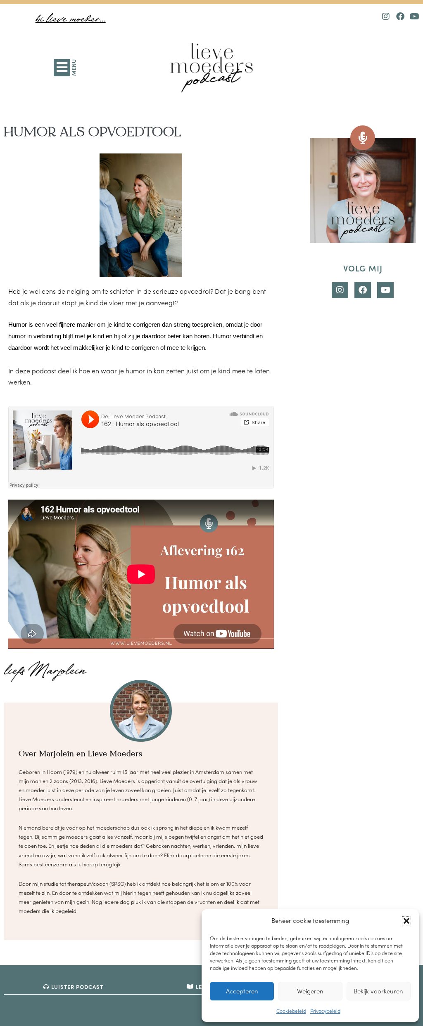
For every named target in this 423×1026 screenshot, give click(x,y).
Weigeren (310, 990)
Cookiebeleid (291, 1010)
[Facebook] (400, 16)
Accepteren (242, 990)
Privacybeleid (325, 1010)
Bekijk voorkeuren (378, 990)
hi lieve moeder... (71, 19)
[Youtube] (415, 16)
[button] (406, 921)
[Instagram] (386, 16)
